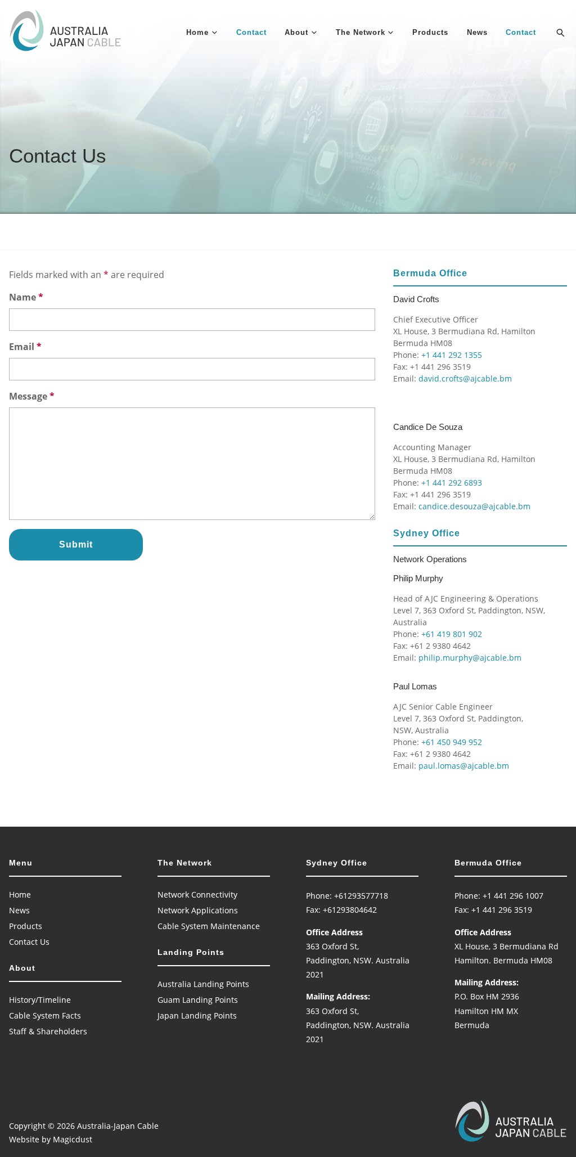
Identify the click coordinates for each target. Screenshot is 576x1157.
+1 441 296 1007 (513, 895)
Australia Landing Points (203, 984)
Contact (251, 32)
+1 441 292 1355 (451, 354)
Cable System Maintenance (209, 926)
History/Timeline (40, 999)
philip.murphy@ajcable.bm (469, 657)
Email (25, 346)
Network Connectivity (197, 894)
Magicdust (72, 1139)
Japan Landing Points (197, 1015)
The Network (360, 32)
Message (32, 396)
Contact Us (29, 941)
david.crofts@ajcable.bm (465, 378)
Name (26, 297)
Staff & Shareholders (48, 1031)
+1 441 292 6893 (451, 482)
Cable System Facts (45, 1015)
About (296, 32)
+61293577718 (361, 895)
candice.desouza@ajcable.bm (474, 506)
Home (197, 32)
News (477, 32)
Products (430, 32)
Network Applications (198, 910)
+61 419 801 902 (451, 634)
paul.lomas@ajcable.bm (463, 765)
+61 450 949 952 (451, 742)
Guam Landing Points (198, 999)
